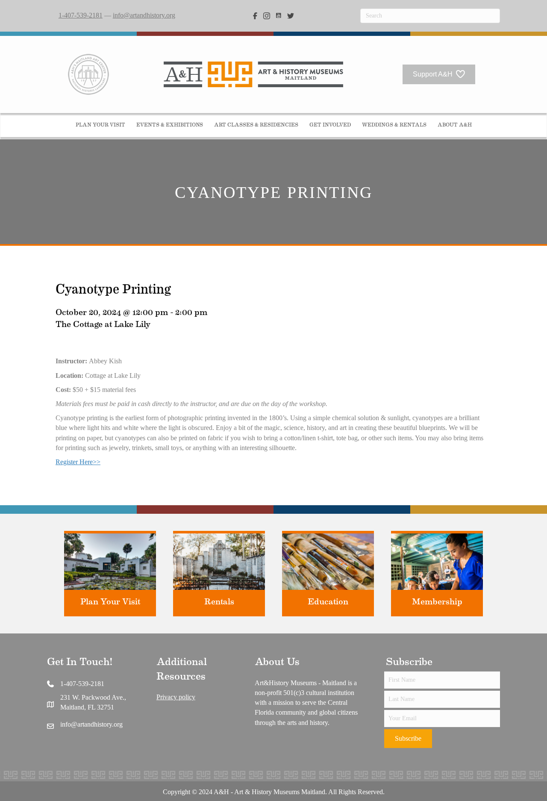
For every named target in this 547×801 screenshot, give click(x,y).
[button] (408, 738)
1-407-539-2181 (81, 15)
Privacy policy (175, 697)
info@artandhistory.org (144, 15)
